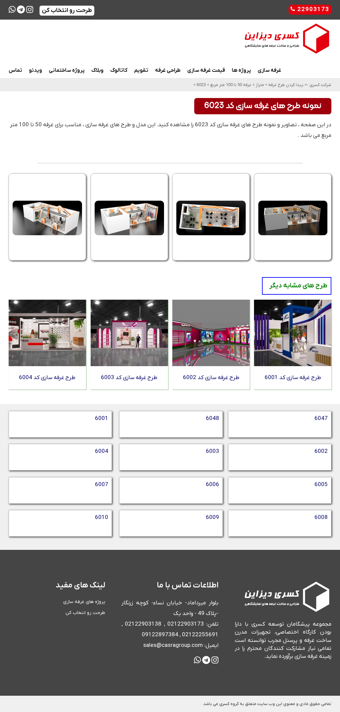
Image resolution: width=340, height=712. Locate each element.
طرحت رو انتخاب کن (85, 613)
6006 (212, 484)
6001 (101, 418)
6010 (101, 517)
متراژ (259, 85)
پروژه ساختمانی (67, 70)
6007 (101, 484)
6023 (201, 85)
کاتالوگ (119, 70)
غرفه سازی (269, 70)
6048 (212, 418)
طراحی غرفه (168, 70)
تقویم (141, 70)
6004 (101, 451)
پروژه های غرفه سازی (84, 602)
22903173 (312, 9)
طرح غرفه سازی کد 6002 (211, 377)
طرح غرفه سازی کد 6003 (129, 377)
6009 (212, 517)
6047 (321, 418)
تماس (15, 70)
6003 (212, 451)
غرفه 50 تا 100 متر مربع (230, 85)
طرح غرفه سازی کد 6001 (293, 377)
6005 (321, 484)
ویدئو (35, 70)
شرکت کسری (320, 85)
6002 (321, 451)
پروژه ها (241, 70)
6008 (321, 517)
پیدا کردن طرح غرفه (285, 85)
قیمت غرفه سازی (206, 70)
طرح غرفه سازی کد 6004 (47, 377)
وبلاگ (97, 70)
